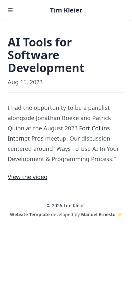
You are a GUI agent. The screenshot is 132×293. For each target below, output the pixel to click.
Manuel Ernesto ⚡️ (101, 214)
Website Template (30, 214)
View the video (27, 177)
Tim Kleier (66, 10)
